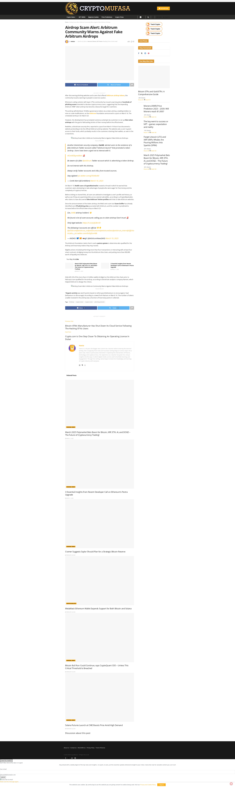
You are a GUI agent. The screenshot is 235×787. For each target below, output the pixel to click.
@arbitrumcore (94, 230)
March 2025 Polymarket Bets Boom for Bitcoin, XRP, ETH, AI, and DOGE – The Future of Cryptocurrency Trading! (86, 266)
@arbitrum (87, 160)
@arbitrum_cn (82, 230)
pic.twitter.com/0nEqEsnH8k (86, 233)
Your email (3, 769)
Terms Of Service (100, 748)
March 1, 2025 (79, 271)
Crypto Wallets (71, 603)
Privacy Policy (90, 748)
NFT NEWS (82, 17)
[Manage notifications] (231, 783)
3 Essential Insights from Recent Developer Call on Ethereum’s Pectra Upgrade (122, 265)
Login (160, 17)
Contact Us (73, 748)
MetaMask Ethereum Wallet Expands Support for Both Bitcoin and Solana (98, 608)
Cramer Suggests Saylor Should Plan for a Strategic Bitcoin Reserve (95, 551)
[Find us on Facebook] (138, 53)
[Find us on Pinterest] (148, 53)
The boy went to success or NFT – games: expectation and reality (156, 124)
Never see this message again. (9, 782)
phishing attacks (99, 302)
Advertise (164, 8)
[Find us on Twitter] (142, 53)
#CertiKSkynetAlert (74, 155)
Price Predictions (107, 17)
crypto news (79, 302)
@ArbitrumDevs (106, 230)
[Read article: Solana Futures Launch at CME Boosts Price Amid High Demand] (99, 697)
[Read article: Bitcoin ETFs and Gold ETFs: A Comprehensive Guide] (154, 77)
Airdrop (71, 302)
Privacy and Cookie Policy (148, 785)
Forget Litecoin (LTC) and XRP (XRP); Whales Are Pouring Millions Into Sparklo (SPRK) (155, 141)
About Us (66, 748)
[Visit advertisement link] (154, 24)
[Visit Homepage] (98, 8)
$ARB (73, 212)
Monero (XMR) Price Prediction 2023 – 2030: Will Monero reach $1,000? (156, 109)
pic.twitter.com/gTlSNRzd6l (88, 176)
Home (66, 22)
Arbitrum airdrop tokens (116, 95)
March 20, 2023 (82, 41)
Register (167, 17)
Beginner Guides (93, 17)
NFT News (100, 41)
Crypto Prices (119, 17)
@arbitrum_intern (120, 230)
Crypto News (71, 17)
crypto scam (89, 302)
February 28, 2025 (70, 555)
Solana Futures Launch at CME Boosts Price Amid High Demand (94, 725)
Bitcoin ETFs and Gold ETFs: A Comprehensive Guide (151, 93)
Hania (73, 41)
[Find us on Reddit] (145, 53)
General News (92, 41)
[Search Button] (148, 17)
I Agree (161, 785)
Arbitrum (92, 113)
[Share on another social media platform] (132, 84)
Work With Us (81, 748)
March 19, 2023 (97, 181)
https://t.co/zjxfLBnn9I (91, 223)
